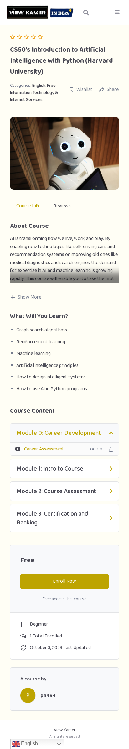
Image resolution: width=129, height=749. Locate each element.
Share (113, 89)
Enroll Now (64, 581)
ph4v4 (48, 696)
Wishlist (84, 89)
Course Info (28, 206)
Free (51, 85)
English (38, 85)
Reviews (62, 206)
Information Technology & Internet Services (34, 96)
